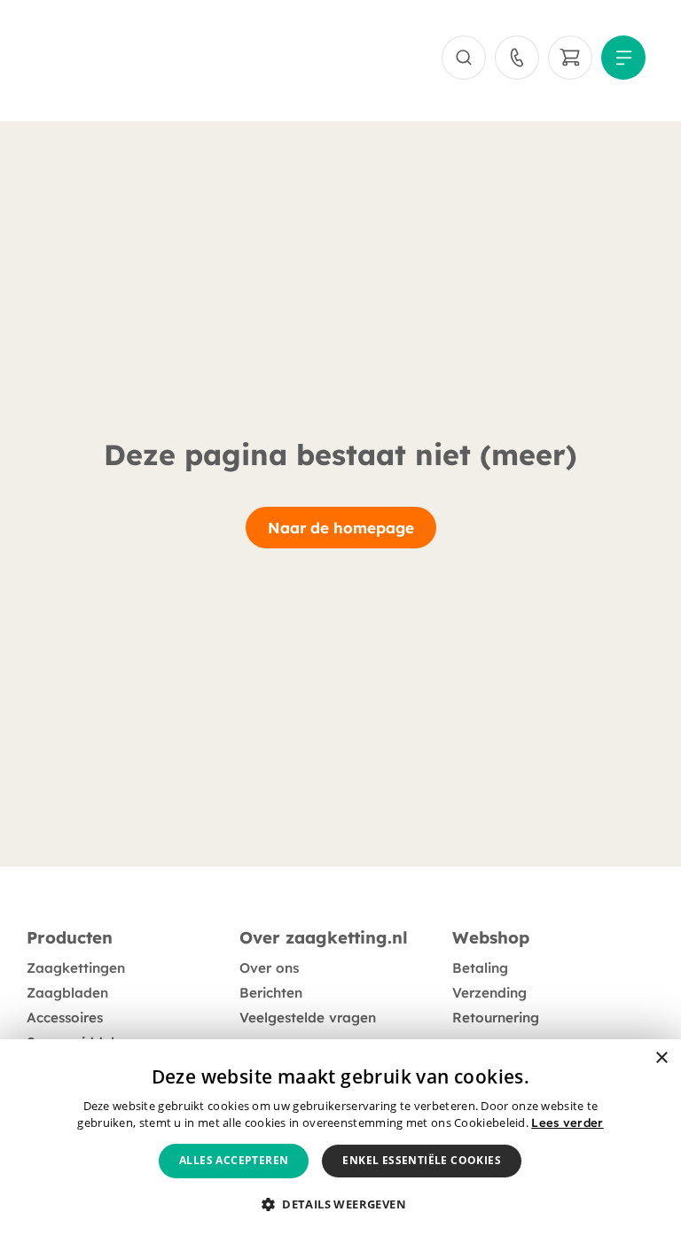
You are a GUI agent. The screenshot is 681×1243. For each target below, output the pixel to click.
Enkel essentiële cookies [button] (421, 1160)
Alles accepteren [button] (233, 1160)
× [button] (661, 1058)
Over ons (269, 967)
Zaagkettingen (76, 967)
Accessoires (65, 1017)
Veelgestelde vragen (307, 1017)
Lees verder (567, 1122)
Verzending (489, 992)
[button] (340, 1205)
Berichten (270, 992)
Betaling (480, 967)
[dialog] (340, 1141)
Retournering (495, 1017)
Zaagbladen (67, 992)
